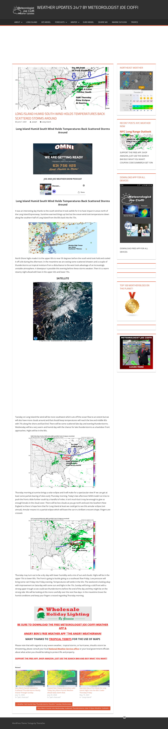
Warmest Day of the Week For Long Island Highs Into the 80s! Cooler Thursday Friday (93, 690)
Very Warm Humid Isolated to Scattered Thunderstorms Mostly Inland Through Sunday (27, 690)
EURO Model (88, 22)
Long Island (46, 122)
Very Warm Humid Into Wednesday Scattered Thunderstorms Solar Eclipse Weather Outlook (72, 708)
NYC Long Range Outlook (135, 131)
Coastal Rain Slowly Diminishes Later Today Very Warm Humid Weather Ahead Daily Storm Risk (61, 690)
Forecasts (60, 22)
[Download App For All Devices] (136, 242)
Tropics (134, 22)
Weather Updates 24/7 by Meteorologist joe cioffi (87, 7)
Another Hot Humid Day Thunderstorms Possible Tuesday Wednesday (44, 704)
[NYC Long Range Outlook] (136, 149)
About (17, 22)
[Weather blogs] (132, 316)
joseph (34, 122)
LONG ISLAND (31, 22)
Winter (74, 22)
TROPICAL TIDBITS (60, 639)
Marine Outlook (119, 22)
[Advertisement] (84, 43)
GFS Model (46, 22)
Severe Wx (103, 22)
